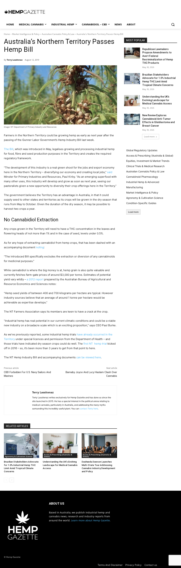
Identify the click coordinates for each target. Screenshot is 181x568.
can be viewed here (88, 357)
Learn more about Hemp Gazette (90, 520)
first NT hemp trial (95, 343)
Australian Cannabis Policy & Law (58, 34)
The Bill (8, 149)
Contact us (150, 564)
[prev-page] (6, 480)
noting (40, 247)
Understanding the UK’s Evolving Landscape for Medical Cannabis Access (60, 464)
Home (7, 34)
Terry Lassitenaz (14, 59)
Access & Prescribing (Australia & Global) (58, 455)
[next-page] (12, 480)
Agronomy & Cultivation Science (18, 456)
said (109, 172)
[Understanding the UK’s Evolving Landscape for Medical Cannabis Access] (60, 445)
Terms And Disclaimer (110, 564)
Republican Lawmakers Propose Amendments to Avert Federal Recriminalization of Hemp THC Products (157, 56)
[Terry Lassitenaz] (18, 400)
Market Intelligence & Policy (25, 34)
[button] (173, 24)
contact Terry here (89, 408)
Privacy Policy (133, 564)
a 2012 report (35, 279)
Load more (149, 136)
